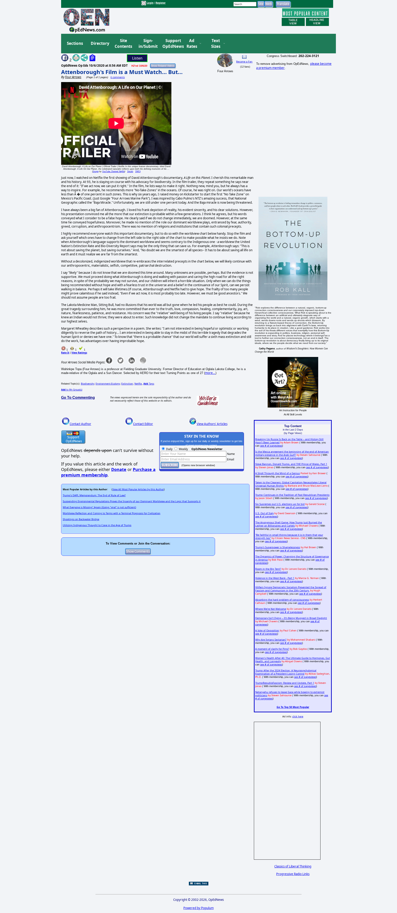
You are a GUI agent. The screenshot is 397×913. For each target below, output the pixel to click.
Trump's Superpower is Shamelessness (277, 547)
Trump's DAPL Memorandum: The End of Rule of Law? (94, 495)
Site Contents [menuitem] (123, 43)
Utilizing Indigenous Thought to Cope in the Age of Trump (97, 525)
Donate (118, 469)
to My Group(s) (71, 389)
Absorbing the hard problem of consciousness (282, 599)
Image (96, 171)
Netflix (138, 383)
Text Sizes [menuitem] (215, 43)
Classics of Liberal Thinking (292, 866)
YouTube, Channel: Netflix (113, 171)
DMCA (138, 171)
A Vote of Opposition (267, 630)
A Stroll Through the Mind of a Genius (277, 473)
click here (297, 716)
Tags (148, 383)
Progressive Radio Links (292, 874)
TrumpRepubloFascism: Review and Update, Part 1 (284, 683)
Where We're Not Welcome (270, 609)
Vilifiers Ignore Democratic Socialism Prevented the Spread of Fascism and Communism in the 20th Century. (290, 589)
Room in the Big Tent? (268, 569)
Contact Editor (143, 424)
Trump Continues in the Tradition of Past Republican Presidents (292, 494)
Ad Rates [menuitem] (192, 43)
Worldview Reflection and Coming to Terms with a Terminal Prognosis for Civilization (111, 513)
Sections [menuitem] (75, 43)
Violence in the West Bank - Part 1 (274, 578)
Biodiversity (87, 383)
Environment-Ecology (108, 383)
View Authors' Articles (212, 424)
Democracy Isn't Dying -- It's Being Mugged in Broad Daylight (291, 618)
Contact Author (80, 424)
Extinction (127, 383)
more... (210, 373)
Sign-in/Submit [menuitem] (147, 43)
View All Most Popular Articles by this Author (138, 489)
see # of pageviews (271, 445)
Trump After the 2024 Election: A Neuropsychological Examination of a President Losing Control (285, 672)
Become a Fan (244, 61)
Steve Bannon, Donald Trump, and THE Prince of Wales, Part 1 (291, 464)
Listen (137, 58)
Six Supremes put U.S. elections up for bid (280, 504)
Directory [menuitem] (100, 43)
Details (130, 171)
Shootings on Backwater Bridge (81, 519)
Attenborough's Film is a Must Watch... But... (122, 72)
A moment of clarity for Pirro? (272, 649)
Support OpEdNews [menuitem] (171, 43)
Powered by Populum (198, 908)
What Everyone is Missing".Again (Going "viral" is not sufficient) (99, 507)
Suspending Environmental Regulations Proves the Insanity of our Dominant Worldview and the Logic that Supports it (132, 501)
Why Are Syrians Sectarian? (270, 639)
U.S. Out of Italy (264, 513)
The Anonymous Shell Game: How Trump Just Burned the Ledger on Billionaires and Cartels (288, 524)
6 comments (118, 77)
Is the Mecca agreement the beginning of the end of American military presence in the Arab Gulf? (292, 453)
